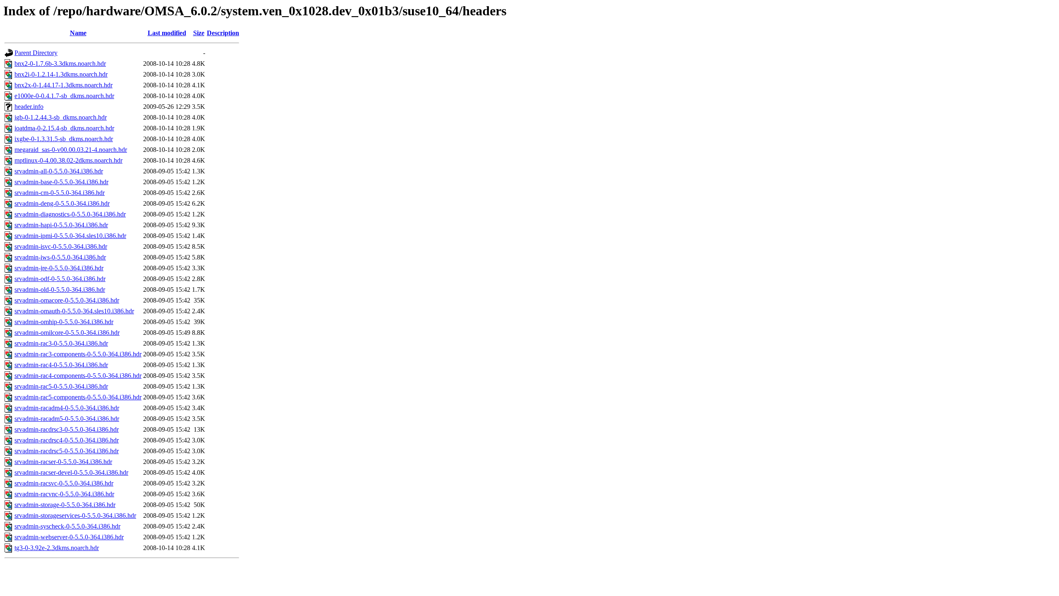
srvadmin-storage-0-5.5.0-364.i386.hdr (64, 504)
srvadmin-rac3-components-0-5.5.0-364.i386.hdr (77, 354)
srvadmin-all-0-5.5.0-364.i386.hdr (58, 171)
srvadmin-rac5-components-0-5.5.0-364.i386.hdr (77, 397)
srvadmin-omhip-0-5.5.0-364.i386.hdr (63, 321)
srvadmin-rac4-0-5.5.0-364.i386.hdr (61, 364)
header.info (28, 106)
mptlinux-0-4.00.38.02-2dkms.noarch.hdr (68, 160)
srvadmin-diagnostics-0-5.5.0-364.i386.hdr (70, 214)
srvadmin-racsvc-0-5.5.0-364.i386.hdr (63, 483)
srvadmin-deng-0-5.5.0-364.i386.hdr (62, 203)
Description (223, 32)
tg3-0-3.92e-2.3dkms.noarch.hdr (56, 547)
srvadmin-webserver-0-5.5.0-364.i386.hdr (69, 537)
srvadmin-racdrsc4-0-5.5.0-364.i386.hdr (66, 440)
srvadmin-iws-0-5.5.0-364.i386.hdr (60, 257)
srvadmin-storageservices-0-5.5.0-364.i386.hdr (75, 515)
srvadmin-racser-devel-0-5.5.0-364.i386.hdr (71, 472)
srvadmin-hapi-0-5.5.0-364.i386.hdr (61, 224)
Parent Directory (36, 52)
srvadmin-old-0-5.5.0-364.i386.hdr (59, 289)
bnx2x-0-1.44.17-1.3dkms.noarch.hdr (63, 85)
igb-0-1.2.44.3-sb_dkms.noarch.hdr (60, 117)
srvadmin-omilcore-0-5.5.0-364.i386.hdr (67, 332)
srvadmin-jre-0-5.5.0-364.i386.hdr (58, 268)
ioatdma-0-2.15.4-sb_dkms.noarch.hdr (64, 128)
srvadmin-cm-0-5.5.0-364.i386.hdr (59, 192)
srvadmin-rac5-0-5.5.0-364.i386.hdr (61, 386)
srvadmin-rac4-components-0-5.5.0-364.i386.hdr (77, 375)
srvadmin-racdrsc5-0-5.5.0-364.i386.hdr (66, 450)
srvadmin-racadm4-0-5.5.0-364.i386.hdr (66, 407)
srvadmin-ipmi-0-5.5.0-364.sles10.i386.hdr (70, 235)
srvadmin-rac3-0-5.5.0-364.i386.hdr (61, 343)
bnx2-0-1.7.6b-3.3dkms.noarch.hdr (60, 63)
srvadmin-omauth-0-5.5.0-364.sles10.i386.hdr (74, 311)
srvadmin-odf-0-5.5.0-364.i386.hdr (59, 278)
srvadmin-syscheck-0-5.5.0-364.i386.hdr (67, 526)
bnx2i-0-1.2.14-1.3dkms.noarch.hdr (61, 74)
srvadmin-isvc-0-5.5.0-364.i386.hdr (60, 246)
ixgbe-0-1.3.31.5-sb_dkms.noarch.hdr (63, 138)
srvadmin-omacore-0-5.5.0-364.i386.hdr (66, 300)
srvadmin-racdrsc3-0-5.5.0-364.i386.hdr (66, 429)
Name (78, 32)
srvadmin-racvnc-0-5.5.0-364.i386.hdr (64, 493)
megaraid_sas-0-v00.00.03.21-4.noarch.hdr (70, 149)
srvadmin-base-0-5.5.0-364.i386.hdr (61, 181)
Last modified (167, 32)
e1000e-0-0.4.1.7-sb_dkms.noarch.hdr (64, 95)
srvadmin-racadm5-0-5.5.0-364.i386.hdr (66, 418)
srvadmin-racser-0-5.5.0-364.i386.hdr (63, 461)
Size (198, 32)
